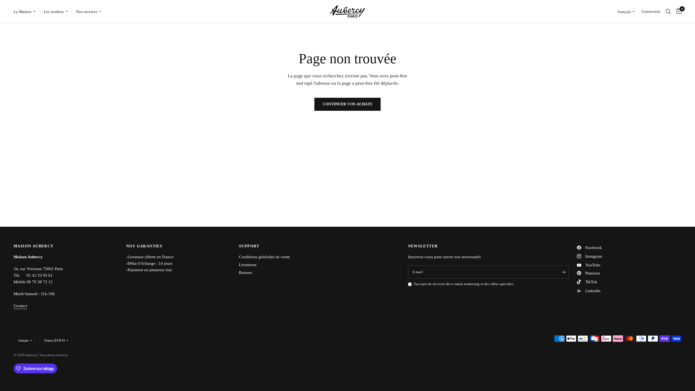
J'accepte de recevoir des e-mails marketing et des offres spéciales (464, 284)
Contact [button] (20, 306)
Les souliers (54, 12)
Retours (245, 272)
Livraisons (248, 265)
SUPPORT (249, 246)
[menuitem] (27, 12)
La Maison (22, 12)
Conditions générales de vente (264, 257)
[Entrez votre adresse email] (563, 272)
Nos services (86, 12)
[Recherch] (668, 11)
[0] (677, 11)
